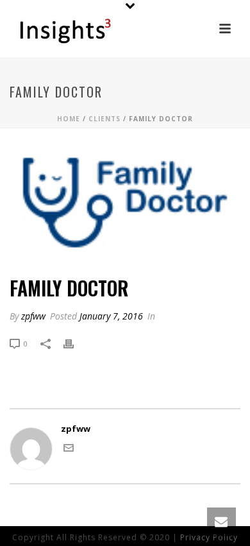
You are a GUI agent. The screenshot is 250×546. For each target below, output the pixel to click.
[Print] (75, 344)
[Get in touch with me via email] (68, 450)
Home (68, 118)
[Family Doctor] (125, 203)
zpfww (33, 316)
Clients (104, 118)
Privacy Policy (209, 537)
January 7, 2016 (111, 316)
